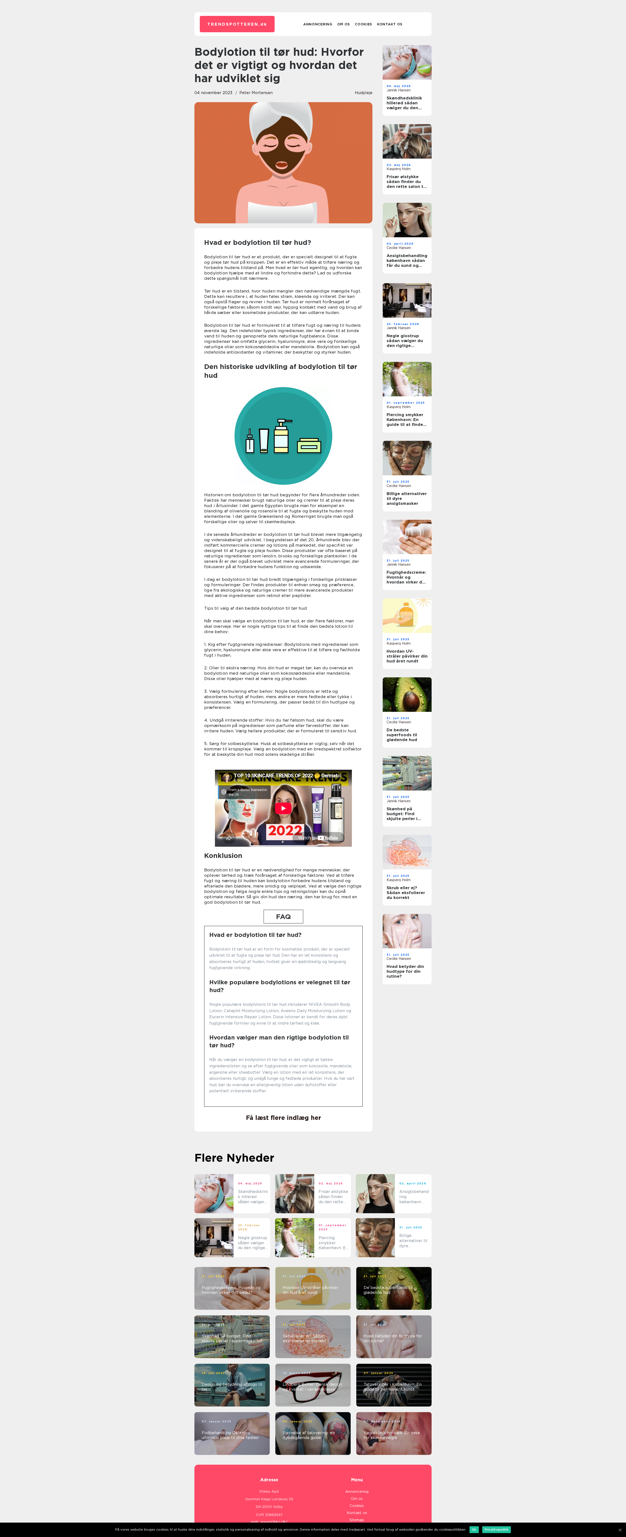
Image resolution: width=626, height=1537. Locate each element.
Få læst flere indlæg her (283, 1117)
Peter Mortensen (256, 92)
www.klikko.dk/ (274, 1522)
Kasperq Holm (399, 169)
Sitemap (356, 1520)
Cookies (363, 24)
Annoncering (317, 24)
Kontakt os (389, 24)
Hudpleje (363, 92)
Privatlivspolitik (496, 1529)
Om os (343, 24)
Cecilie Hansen (399, 247)
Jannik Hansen (399, 90)
